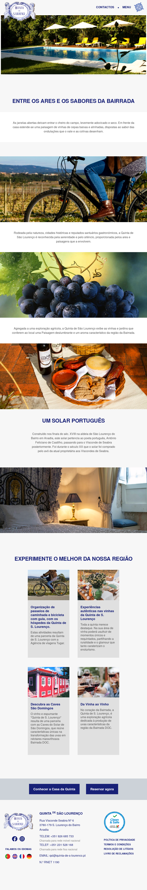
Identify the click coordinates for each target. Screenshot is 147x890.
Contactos (105, 7)
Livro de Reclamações (119, 853)
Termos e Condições (117, 844)
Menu (126, 7)
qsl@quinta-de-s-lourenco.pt (67, 855)
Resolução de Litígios (118, 849)
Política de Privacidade (119, 839)
